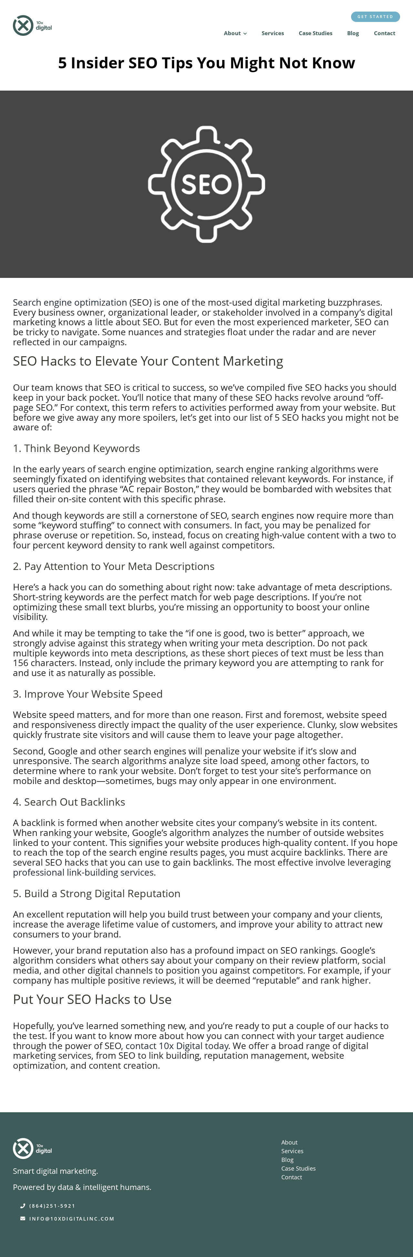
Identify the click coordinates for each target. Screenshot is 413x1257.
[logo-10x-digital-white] (32, 1142)
